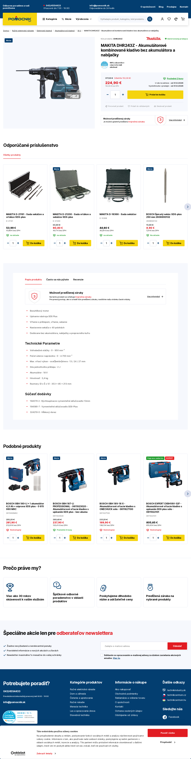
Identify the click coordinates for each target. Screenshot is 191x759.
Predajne (171, 7)
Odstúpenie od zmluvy (126, 715)
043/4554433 (53, 5)
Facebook (173, 717)
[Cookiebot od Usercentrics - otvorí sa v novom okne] (18, 753)
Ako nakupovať (123, 689)
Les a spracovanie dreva (82, 710)
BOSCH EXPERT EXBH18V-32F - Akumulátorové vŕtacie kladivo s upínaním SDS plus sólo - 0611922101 (164, 507)
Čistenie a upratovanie (81, 697)
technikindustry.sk (176, 690)
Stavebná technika (79, 715)
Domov (6, 31)
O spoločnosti (148, 7)
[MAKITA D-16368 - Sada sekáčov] (119, 185)
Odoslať (177, 646)
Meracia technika (79, 706)
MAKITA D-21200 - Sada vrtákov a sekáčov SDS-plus (72, 215)
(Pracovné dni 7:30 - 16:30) (56, 8)
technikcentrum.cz (176, 695)
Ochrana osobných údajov (128, 710)
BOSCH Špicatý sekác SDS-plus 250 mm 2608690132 (164, 215)
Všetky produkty (12, 155)
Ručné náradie (77, 702)
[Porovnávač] (175, 19)
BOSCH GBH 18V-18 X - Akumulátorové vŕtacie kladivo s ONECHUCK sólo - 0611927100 (117, 506)
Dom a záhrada (78, 693)
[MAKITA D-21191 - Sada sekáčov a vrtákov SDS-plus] (25, 185)
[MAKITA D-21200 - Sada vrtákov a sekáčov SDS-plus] (72, 185)
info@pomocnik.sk (14, 702)
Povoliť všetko (168, 733)
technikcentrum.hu (176, 700)
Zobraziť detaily (44, 753)
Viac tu (116, 658)
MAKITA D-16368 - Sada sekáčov (118, 214)
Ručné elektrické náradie (82, 689)
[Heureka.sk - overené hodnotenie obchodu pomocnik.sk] (20, 717)
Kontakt (184, 7)
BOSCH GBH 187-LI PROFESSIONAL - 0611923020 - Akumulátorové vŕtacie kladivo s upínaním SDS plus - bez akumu (71, 507)
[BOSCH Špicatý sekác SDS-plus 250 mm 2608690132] (165, 185)
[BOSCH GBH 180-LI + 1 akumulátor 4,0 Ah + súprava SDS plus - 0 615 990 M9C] (25, 474)
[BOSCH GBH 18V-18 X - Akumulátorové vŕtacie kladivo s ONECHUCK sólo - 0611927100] (119, 474)
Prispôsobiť (166, 742)
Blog (161, 7)
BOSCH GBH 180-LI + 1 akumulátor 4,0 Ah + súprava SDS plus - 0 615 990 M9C (25, 506)
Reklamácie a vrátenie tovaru (130, 697)
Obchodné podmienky (126, 693)
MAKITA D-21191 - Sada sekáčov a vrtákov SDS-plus (25, 215)
